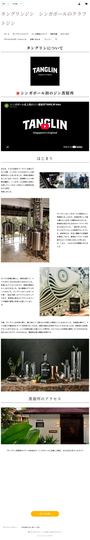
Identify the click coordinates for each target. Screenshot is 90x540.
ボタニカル (64, 34)
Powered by (42, 536)
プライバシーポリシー (10, 527)
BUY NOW (45, 514)
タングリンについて (20, 34)
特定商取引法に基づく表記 (31, 527)
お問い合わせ (35, 39)
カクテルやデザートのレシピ (15, 39)
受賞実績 (53, 34)
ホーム (6, 34)
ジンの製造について (39, 34)
